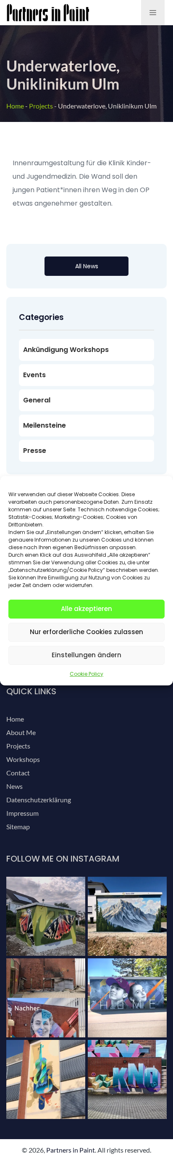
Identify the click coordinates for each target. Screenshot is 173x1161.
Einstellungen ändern (86, 655)
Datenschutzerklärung (38, 800)
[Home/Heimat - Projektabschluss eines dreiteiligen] (127, 997)
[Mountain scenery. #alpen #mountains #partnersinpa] (127, 916)
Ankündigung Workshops (66, 349)
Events (34, 375)
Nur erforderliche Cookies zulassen (86, 631)
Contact (18, 773)
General (36, 400)
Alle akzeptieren (86, 608)
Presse (34, 450)
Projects (41, 106)
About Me (21, 732)
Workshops (23, 759)
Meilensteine (44, 425)
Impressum (22, 813)
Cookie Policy (86, 673)
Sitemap (18, 826)
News (14, 786)
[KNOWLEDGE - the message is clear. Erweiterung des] (127, 1079)
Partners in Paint (70, 1150)
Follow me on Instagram (63, 859)
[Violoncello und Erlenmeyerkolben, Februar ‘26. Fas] (45, 1079)
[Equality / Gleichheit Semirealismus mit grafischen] (45, 997)
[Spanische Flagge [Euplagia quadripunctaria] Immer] (45, 916)
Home (15, 106)
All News (86, 266)
